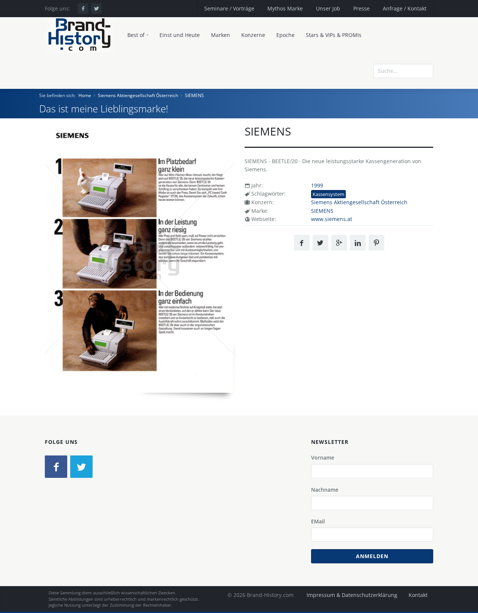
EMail (318, 521)
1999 (317, 185)
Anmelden (372, 556)
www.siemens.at (331, 219)
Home (84, 95)
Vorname (322, 457)
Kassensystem (328, 194)
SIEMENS (194, 95)
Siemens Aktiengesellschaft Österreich (138, 95)
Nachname (324, 489)
